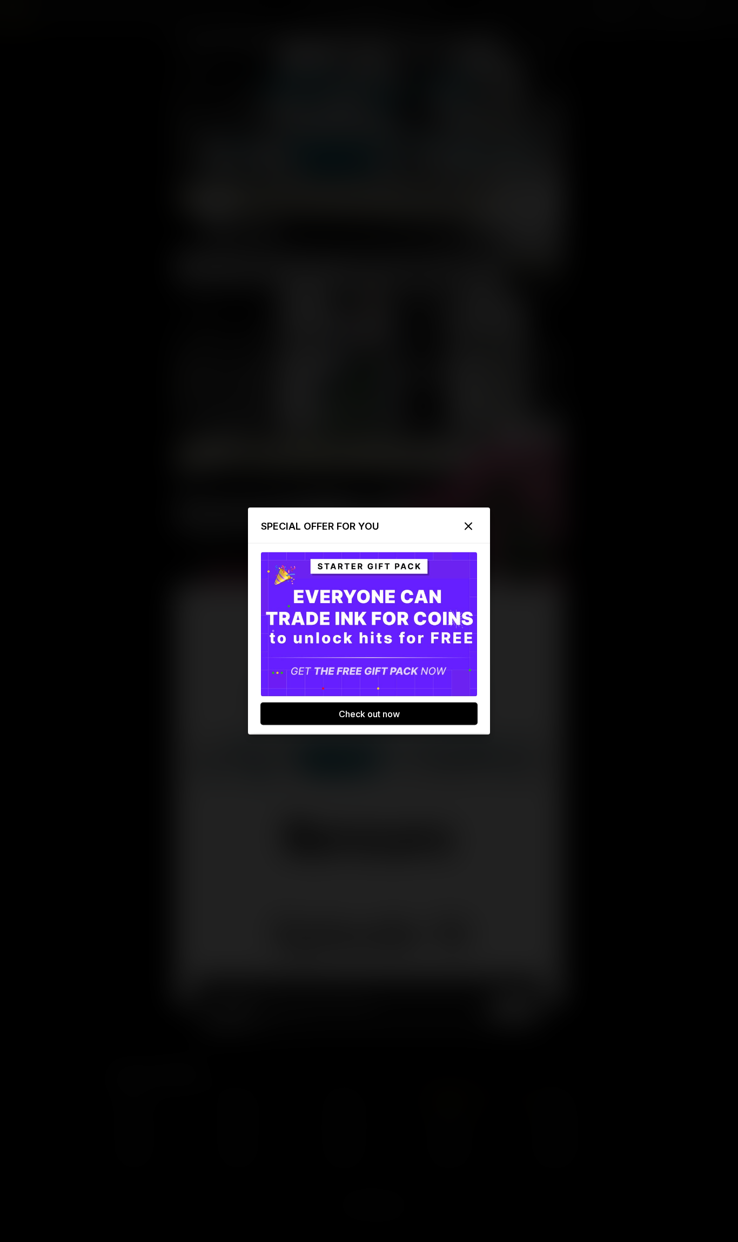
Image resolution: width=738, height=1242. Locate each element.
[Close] (468, 526)
